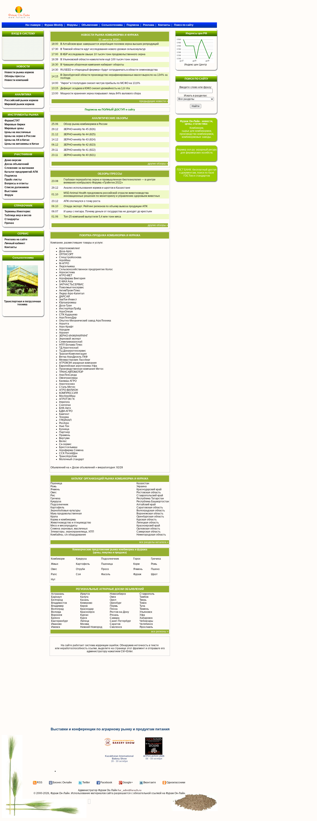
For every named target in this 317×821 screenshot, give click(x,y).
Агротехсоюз (67, 383)
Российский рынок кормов (21, 100)
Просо (105, 569)
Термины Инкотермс (18, 211)
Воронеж (56, 614)
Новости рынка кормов (19, 72)
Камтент (64, 414)
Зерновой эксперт (70, 338)
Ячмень (55, 489)
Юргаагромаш (67, 302)
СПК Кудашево (68, 314)
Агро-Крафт (66, 326)
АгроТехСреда (68, 374)
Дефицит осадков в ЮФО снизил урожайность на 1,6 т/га (95, 88)
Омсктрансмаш (68, 377)
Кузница (64, 429)
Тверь (143, 599)
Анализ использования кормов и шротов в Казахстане (97, 187)
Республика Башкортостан (153, 501)
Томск (143, 602)
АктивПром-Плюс (69, 290)
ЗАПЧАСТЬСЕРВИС (71, 284)
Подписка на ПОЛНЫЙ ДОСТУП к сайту (110, 109)
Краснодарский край (149, 489)
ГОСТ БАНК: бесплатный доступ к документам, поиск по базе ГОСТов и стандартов (197, 172)
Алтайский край (146, 504)
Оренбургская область (150, 516)
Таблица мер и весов (18, 215)
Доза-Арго (65, 251)
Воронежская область (150, 513)
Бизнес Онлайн (62, 782)
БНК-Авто (65, 408)
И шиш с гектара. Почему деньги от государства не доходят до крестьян (108, 211)
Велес (63, 441)
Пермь (114, 605)
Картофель (57, 507)
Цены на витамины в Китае (22, 143)
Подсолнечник (59, 504)
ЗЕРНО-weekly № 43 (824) (80, 139)
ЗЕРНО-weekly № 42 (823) (80, 144)
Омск (113, 596)
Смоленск (116, 627)
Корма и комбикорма (63, 519)
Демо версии (13, 160)
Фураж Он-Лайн (60, 793)
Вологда (56, 611)
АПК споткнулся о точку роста (82, 201)
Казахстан (143, 483)
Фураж (137, 574)
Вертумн (64, 438)
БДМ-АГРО (65, 411)
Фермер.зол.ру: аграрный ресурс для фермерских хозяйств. (197, 151)
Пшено (155, 569)
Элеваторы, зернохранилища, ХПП (72, 531)
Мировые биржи (15, 124)
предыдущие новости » (153, 101)
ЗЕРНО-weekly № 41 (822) (80, 149)
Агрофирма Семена (71, 450)
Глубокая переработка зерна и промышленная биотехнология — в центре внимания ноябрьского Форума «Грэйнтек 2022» (109, 181)
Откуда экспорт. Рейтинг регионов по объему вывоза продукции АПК (106, 206)
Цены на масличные (18, 132)
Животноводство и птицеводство (70, 522)
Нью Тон (64, 426)
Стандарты (12, 219)
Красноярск (87, 611)
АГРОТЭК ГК (67, 398)
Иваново (56, 623)
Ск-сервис (65, 444)
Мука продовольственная (66, 513)
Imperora (64, 402)
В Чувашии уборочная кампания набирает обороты (92, 64)
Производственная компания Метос (81, 368)
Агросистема (67, 272)
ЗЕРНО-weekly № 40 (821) (80, 155)
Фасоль (105, 574)
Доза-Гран (65, 305)
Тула (142, 605)
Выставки (11, 191)
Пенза (114, 608)
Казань (84, 599)
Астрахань (57, 593)
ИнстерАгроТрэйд (70, 308)
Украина (142, 486)
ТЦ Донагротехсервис (72, 350)
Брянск (55, 617)
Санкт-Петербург (120, 620)
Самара (114, 617)
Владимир (57, 605)
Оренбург (115, 602)
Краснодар (87, 608)
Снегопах (65, 405)
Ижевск (55, 627)
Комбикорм (57, 558)
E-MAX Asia (66, 281)
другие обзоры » (158, 163)
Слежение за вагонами (19, 167)
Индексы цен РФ (196, 33)
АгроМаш (65, 260)
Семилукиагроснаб (70, 341)
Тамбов (144, 596)
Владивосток (59, 602)
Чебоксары (146, 620)
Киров (84, 605)
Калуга (84, 596)
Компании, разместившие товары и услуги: (76, 242)
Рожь (53, 486)
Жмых (54, 563)
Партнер (64, 432)
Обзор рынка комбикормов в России (85, 124)
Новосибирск (118, 593)
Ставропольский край (150, 495)
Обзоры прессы (15, 76)
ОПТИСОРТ (66, 254)
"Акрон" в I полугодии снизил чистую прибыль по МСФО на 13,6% (100, 83)
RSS (39, 782)
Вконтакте (149, 782)
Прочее (9, 223)
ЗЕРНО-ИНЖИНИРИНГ (73, 335)
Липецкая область (148, 522)
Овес (53, 492)
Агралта (64, 323)
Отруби (80, 569)
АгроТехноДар (68, 317)
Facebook (106, 782)
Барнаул (56, 596)
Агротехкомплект (69, 248)
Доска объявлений (17, 164)
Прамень (64, 435)
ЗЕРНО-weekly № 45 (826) (80, 129)
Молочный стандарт (71, 459)
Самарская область (148, 531)
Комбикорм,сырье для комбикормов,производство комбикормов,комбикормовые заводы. (197, 132)
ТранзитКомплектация (73, 353)
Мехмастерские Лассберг (74, 359)
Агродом (64, 329)
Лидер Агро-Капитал (71, 293)
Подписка (11, 175)
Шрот (154, 574)
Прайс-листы (13, 179)
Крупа (54, 516)
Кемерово (86, 602)
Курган (84, 614)
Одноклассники (175, 782)
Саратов (115, 623)
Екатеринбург (59, 620)
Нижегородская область (151, 534)
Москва (84, 623)
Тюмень (144, 608)
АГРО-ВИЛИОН (68, 389)
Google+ (128, 782)
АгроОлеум (66, 311)
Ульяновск (146, 611)
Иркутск (85, 593)
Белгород (57, 599)
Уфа (142, 614)
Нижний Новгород (91, 627)
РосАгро (64, 423)
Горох (136, 558)
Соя (78, 574)
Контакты (11, 247)
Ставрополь (147, 593)
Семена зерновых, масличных (69, 528)
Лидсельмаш (67, 266)
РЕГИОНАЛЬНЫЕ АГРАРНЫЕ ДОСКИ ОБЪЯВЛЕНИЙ (110, 589)
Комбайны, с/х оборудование (68, 534)
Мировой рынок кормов (19, 104)
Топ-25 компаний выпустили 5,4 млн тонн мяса (92, 216)
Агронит (64, 332)
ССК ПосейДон (68, 453)
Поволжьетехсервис (71, 287)
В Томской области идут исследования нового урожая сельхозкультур (103, 49)
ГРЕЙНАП (65, 420)
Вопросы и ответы (16, 183)
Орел (113, 599)
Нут (53, 579)
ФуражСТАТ (12, 120)
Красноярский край (148, 525)
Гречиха (55, 498)
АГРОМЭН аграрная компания (78, 362)
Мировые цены (14, 128)
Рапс (54, 574)
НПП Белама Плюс (70, 344)
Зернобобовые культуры (65, 510)
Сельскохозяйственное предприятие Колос (86, 269)
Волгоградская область (151, 510)
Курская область (147, 519)
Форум (9, 195)
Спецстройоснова (70, 257)
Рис (52, 495)
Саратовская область (150, 507)
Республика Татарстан (150, 498)
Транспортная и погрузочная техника (22, 303)
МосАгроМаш (67, 395)
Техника (64, 417)
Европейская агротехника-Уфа (78, 365)
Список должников (17, 187)
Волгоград (57, 608)
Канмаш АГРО (68, 380)
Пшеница (56, 483)
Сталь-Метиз (67, 386)
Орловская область (148, 528)
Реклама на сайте (16, 239)
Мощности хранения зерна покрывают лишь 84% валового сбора (100, 93)
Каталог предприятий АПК (21, 171)
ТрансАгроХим (68, 456)
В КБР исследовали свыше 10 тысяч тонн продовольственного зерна (102, 54)
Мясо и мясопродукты (63, 525)
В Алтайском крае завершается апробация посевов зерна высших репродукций (109, 43)
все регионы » (159, 631)
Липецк (84, 620)
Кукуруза (55, 501)
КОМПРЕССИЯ (68, 392)
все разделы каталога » (153, 542)
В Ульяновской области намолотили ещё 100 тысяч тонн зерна (99, 59)
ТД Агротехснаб (68, 347)
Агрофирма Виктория (72, 278)
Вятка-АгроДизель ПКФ (73, 356)
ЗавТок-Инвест (68, 299)
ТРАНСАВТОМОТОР (71, 371)
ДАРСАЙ (64, 296)
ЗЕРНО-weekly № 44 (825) (80, 134)
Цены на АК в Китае (17, 139)
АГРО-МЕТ (65, 275)
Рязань (114, 614)
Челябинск (146, 623)
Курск (83, 617)
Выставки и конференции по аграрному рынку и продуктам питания (110, 729)
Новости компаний (16, 80)
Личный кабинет (15, 243)
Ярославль (146, 627)
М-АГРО (64, 263)
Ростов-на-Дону (119, 611)
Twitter (86, 782)
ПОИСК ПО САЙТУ (196, 78)
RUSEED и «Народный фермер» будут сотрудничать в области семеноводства (109, 69)
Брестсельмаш (68, 447)
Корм (136, 563)
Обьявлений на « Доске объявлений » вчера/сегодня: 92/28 (86, 467)
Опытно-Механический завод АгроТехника (85, 320)
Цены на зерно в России (20, 136)
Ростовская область (149, 492)
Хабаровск (146, 617)
